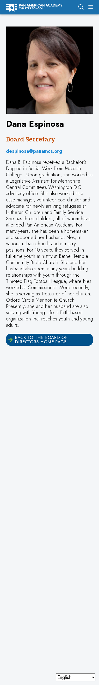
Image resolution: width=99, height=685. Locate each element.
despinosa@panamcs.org (34, 151)
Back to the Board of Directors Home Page (41, 339)
